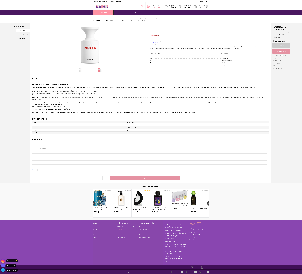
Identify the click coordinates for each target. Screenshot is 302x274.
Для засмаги (138, 13)
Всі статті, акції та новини (122, 232)
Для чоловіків (149, 13)
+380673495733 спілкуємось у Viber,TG (125, 226)
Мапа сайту (119, 234)
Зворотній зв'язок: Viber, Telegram (105, 272)
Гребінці (166, 13)
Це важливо (118, 1)
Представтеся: (35, 162)
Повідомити (282, 51)
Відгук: (33, 151)
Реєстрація (201, 1)
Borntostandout (154, 42)
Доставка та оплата (103, 1)
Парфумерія (118, 13)
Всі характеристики (226, 53)
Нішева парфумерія (120, 237)
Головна (96, 1)
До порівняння (277, 66)
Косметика (128, 13)
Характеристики (21, 38)
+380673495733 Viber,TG (195, 224)
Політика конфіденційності (145, 237)
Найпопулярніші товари (150, 186)
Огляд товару (21, 30)
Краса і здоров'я (176, 13)
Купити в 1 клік (277, 60)
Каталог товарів (103, 13)
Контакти (112, 1)
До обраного (277, 63)
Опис (23, 34)
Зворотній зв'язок (155, 7)
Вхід (207, 1)
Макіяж (158, 13)
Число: (33, 174)
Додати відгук (277, 58)
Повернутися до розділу (19, 26)
